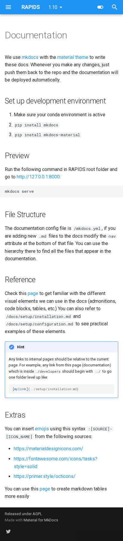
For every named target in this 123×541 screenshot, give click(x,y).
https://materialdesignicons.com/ (48, 448)
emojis (42, 429)
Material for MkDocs (41, 520)
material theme (72, 57)
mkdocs (30, 57)
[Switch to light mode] (100, 7)
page (33, 293)
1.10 (52, 7)
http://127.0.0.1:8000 (38, 177)
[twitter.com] (8, 531)
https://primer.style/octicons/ (45, 476)
